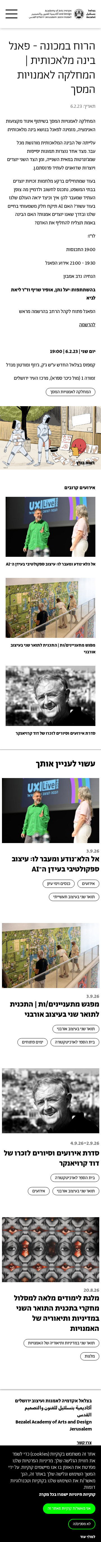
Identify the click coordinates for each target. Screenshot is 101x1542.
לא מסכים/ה (82, 1524)
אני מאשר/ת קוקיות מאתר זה (69, 1508)
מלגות (90, 1356)
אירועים (88, 884)
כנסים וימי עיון (58, 884)
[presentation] (50, 526)
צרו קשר (84, 1443)
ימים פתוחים (32, 1042)
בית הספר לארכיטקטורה (75, 1042)
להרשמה (87, 324)
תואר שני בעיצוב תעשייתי (74, 897)
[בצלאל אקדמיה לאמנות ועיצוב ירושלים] (61, 14)
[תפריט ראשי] (11, 14)
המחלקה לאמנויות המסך (70, 392)
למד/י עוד (87, 1537)
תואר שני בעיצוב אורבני (76, 1029)
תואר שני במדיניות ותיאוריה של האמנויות (61, 1343)
